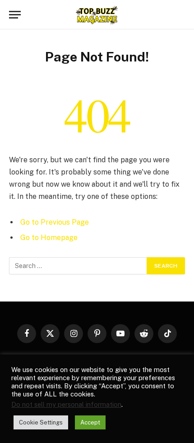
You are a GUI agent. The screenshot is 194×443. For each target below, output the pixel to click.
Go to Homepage (49, 237)
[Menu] (15, 15)
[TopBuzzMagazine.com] (97, 14)
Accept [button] (90, 422)
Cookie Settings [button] (41, 422)
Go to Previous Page (54, 222)
